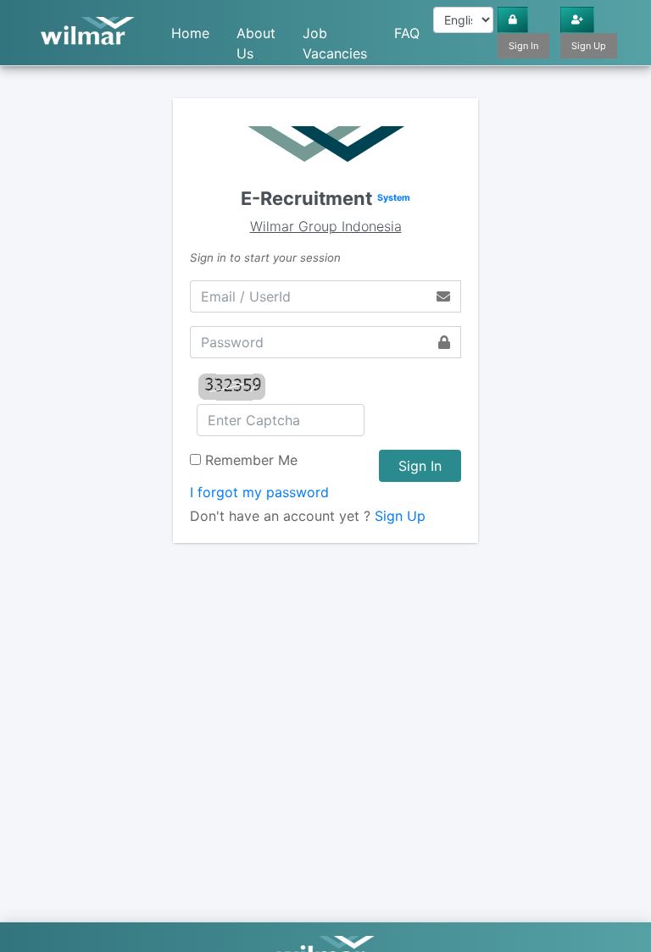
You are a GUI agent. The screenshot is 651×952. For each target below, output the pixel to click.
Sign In (523, 46)
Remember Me (251, 459)
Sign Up (588, 46)
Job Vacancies (335, 37)
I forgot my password (259, 492)
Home (190, 33)
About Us (255, 37)
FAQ (407, 33)
